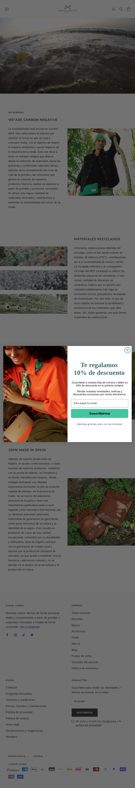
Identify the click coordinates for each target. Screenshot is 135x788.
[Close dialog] (127, 350)
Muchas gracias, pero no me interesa (99, 424)
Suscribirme (99, 413)
